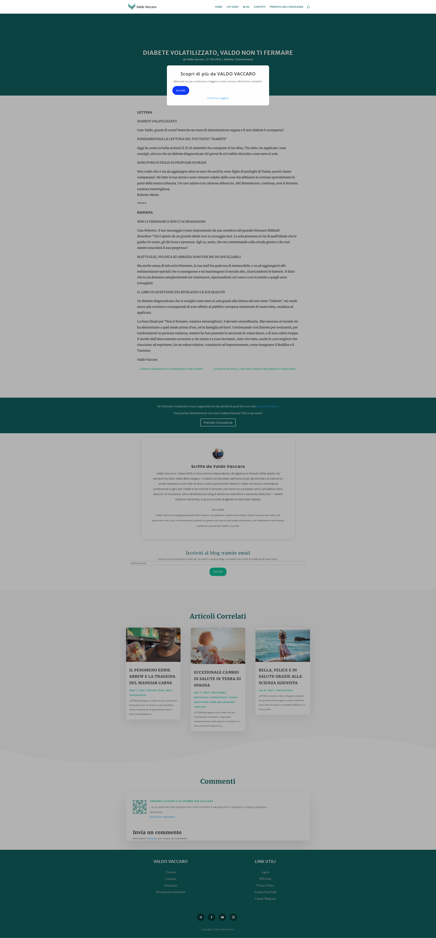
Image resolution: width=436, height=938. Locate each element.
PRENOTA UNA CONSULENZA (286, 7)
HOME (218, 7)
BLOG (246, 7)
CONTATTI (259, 7)
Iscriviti (180, 90)
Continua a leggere (218, 98)
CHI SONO (232, 7)
